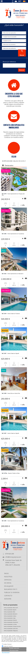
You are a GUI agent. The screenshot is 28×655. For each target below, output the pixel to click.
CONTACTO (8, 596)
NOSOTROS (8, 577)
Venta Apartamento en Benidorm (12, 273)
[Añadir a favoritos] (22, 198)
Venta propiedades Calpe (9, 618)
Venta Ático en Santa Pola (11, 393)
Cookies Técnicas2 (7, 644)
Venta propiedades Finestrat (10, 620)
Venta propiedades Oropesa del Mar (12, 626)
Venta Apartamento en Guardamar (13, 233)
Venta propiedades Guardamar (11, 622)
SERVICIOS (7, 580)
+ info (22, 205)
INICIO (6, 573)
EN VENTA (7, 583)
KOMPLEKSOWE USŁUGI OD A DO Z (14, 158)
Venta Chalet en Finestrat (11, 313)
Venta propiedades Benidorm (10, 614)
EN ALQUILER (8, 586)
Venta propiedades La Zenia (10, 624)
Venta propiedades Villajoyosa (11, 630)
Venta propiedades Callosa (10, 616)
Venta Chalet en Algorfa (10, 353)
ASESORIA (7, 599)
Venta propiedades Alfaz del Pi (11, 607)
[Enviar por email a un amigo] (25, 198)
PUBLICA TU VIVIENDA (11, 592)
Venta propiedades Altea (9, 611)
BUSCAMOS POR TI (10, 589)
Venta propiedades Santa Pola (11, 628)
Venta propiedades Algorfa (10, 609)
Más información (5, 652)
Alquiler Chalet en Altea (11, 473)
